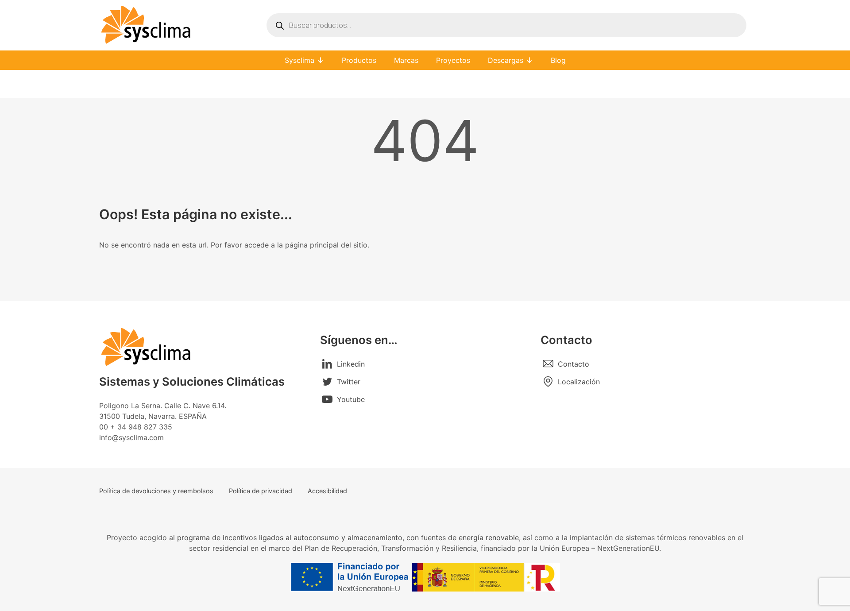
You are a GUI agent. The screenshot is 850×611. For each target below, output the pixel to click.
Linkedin (351, 364)
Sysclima (299, 60)
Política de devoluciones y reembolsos (156, 491)
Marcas (406, 60)
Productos (359, 60)
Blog (558, 60)
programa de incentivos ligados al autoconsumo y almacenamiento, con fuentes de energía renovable (348, 537)
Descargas (505, 60)
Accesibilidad (327, 491)
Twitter (348, 381)
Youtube (351, 399)
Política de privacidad (260, 491)
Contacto (573, 364)
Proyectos (453, 60)
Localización (578, 381)
